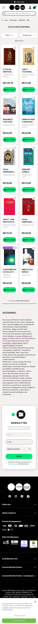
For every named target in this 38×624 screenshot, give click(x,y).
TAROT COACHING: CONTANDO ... (28, 70)
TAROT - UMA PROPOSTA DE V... (9, 220)
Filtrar (8, 35)
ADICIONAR (10, 90)
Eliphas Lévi (27, 336)
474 (28, 20)
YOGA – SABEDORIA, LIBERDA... (27, 220)
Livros (6, 20)
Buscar (4, 13)
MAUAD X (22, 20)
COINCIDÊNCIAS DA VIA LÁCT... (9, 270)
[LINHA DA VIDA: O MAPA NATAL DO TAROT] (28, 106)
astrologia (7, 343)
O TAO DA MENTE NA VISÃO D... (7, 70)
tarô (24, 343)
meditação (7, 376)
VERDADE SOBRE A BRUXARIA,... (27, 170)
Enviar (19, 456)
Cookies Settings (19, 615)
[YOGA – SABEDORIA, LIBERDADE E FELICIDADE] (28, 207)
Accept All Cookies (19, 620)
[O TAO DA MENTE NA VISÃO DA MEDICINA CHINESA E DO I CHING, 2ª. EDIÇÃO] (9, 56)
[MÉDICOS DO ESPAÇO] (28, 257)
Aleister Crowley (14, 336)
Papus (5, 338)
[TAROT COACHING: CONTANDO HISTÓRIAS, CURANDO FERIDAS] (28, 56)
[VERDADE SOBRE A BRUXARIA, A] (28, 157)
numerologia (17, 343)
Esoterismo (13, 20)
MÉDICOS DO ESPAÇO (27, 270)
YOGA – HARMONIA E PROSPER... (8, 170)
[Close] (35, 602)
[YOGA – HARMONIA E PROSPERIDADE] (9, 157)
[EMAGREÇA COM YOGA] (9, 106)
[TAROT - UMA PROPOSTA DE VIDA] (9, 207)
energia (15, 376)
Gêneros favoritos (13, 449)
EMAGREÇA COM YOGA (7, 120)
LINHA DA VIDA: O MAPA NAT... (28, 120)
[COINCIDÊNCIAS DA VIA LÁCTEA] (9, 257)
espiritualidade (9, 345)
